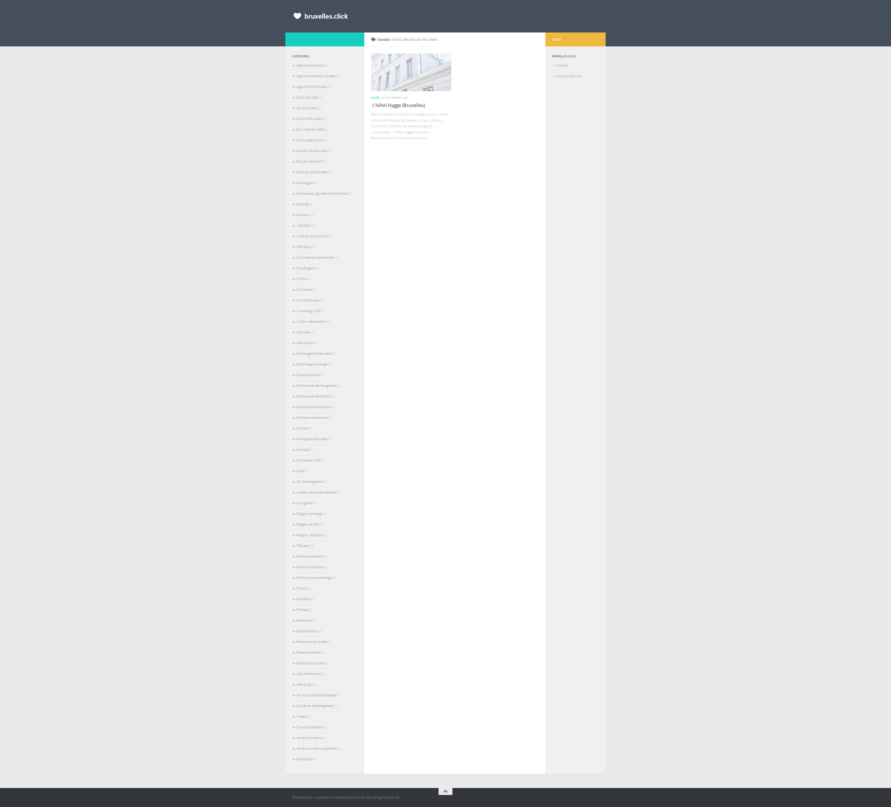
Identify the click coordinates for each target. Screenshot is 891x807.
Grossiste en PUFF (309, 460)
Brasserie (303, 215)
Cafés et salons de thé (312, 236)
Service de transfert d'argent (316, 695)
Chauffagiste (305, 268)
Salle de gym (305, 684)
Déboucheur (305, 343)
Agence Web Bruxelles (312, 86)
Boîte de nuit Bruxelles (312, 172)
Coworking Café (308, 311)
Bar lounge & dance (310, 140)
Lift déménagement (310, 481)
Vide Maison (305, 759)
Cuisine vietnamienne (311, 321)
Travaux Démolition (310, 727)
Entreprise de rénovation (314, 407)
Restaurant (304, 620)
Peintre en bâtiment (310, 556)
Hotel (375, 98)
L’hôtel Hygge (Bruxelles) (398, 105)
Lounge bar (305, 503)
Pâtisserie (303, 545)
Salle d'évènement (309, 673)
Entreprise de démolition (313, 396)
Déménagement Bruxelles (314, 353)
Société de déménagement (315, 706)
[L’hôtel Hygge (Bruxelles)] (411, 72)
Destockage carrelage (312, 364)
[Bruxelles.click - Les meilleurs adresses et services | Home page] (321, 16)
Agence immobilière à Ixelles (316, 76)
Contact (562, 65)
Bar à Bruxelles (307, 108)
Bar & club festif (307, 97)
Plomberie (304, 599)
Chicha (302, 279)
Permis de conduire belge (314, 577)
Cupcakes (303, 332)
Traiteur (302, 716)
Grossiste (303, 449)
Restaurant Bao (308, 631)
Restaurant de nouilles (312, 641)
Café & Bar (304, 225)
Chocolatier (305, 289)
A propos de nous (568, 76)
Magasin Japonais (309, 535)
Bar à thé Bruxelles (310, 118)
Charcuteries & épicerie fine (315, 257)
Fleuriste (302, 428)
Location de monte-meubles (316, 492)
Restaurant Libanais (310, 663)
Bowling (302, 204)
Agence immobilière (310, 65)
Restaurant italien (309, 652)
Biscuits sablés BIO (310, 161)
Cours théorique (308, 300)
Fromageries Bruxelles (312, 439)
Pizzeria (302, 588)
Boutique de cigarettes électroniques (322, 193)
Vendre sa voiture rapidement (317, 748)
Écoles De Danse (308, 375)
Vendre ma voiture (309, 738)
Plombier (303, 609)
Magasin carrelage (310, 513)
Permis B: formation (310, 567)
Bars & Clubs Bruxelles (312, 150)
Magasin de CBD (308, 524)
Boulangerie (305, 183)
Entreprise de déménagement (317, 385)
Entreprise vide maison (312, 417)
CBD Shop (304, 247)
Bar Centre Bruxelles (311, 129)
